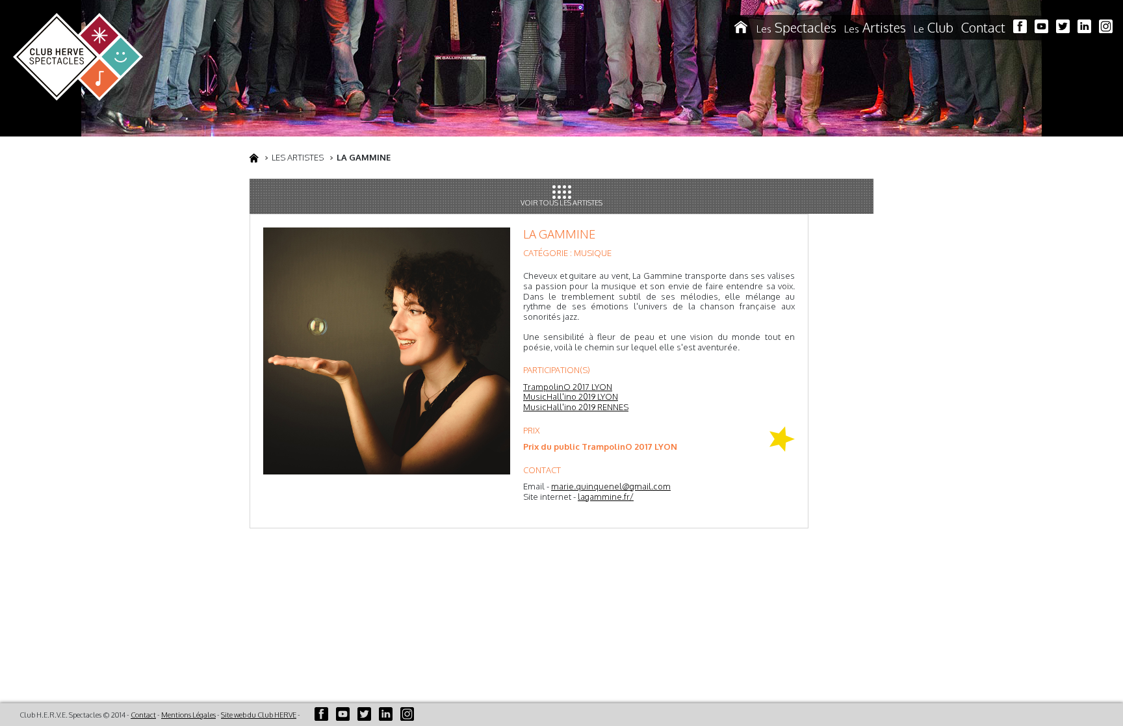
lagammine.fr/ (606, 496)
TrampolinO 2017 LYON (567, 387)
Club (933, 27)
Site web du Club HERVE (258, 715)
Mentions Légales (188, 715)
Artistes (875, 27)
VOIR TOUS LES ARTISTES (561, 202)
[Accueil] (741, 27)
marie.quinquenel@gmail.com (611, 486)
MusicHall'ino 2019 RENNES (575, 407)
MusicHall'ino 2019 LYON (570, 396)
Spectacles (796, 27)
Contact (983, 27)
